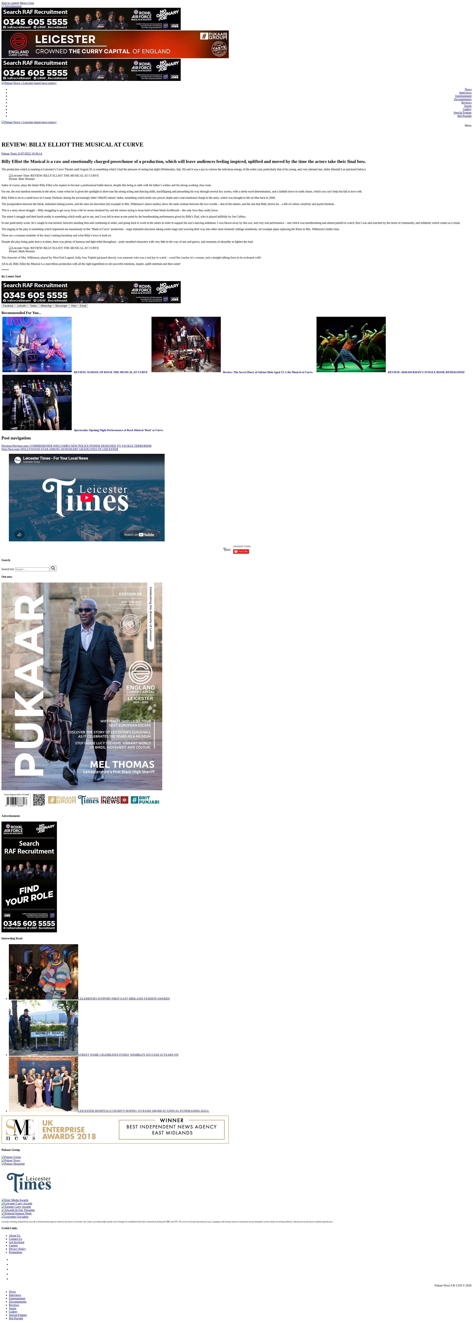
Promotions (15, 1252)
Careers (13, 1245)
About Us (14, 1235)
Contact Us (15, 1238)
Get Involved (16, 1242)
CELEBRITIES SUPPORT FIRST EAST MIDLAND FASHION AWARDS (124, 998)
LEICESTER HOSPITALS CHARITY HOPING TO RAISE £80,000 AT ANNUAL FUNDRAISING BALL (143, 1110)
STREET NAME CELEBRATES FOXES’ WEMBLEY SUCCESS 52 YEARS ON (128, 1054)
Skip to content (10, 3)
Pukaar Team (9, 153)
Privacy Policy (17, 1248)
